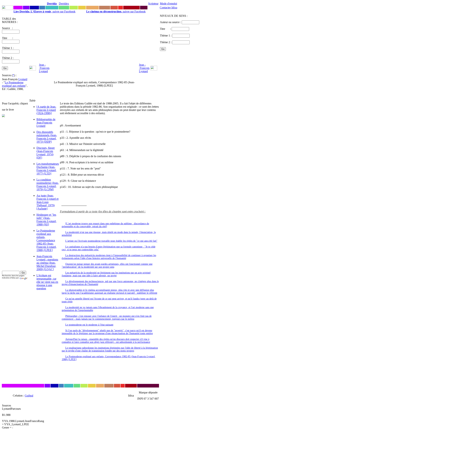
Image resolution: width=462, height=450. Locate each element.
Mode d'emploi (168, 3)
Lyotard (22, 79)
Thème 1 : (8, 47)
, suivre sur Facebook (44, 11)
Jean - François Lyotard (44, 68)
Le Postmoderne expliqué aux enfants (13, 84)
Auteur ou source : (171, 22)
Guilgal (29, 395)
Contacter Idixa (168, 7)
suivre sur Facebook (116, 11)
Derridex (64, 3)
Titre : (166, 28)
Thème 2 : (8, 57)
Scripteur (153, 3)
